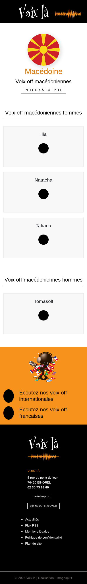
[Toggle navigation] (7, 11)
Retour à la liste (44, 90)
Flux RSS (31, 525)
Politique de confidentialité (43, 537)
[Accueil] (51, 11)
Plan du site (33, 543)
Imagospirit (64, 578)
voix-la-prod (42, 496)
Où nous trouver (43, 506)
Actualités (32, 519)
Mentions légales (37, 531)
